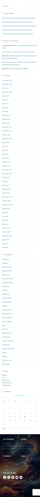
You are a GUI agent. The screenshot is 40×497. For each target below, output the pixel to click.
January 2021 (6, 193)
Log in (4, 378)
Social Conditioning (8, 341)
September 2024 (7, 84)
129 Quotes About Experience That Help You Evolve (17, 22)
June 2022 (5, 150)
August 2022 (6, 142)
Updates (4, 353)
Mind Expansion (7, 302)
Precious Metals (6, 321)
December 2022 (7, 127)
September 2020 (7, 205)
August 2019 (5, 240)
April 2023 (5, 111)
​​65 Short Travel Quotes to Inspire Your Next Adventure (18, 18)
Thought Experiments (8, 349)
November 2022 (7, 131)
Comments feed (7, 383)
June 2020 (5, 216)
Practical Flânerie (7, 318)
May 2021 (5, 181)
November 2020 (7, 197)
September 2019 (7, 236)
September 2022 (7, 139)
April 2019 (5, 247)
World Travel (6, 364)
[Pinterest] (20, 477)
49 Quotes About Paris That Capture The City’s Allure (17, 34)
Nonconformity (6, 310)
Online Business (6, 314)
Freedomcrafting (7, 283)
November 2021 (7, 174)
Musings (4, 306)
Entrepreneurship (7, 271)
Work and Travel (7, 360)
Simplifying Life (6, 333)
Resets (4, 325)
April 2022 (5, 154)
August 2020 (6, 209)
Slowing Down (6, 337)
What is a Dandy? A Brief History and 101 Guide (20, 52)
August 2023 (5, 96)
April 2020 (5, 224)
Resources (5, 329)
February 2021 (6, 189)
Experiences (5, 275)
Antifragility (5, 259)
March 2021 (5, 185)
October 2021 (6, 178)
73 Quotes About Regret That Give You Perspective (17, 30)
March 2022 (5, 158)
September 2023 (7, 92)
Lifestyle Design (6, 298)
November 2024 (7, 80)
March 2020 (5, 228)
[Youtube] (16, 477)
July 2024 (5, 88)
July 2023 (5, 100)
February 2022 (6, 162)
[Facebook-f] (4, 477)
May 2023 (5, 108)
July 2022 (5, 146)
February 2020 (6, 232)
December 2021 (7, 170)
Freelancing (5, 286)
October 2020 (6, 201)
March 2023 (5, 115)
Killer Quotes (6, 294)
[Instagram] (8, 477)
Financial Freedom (7, 279)
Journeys (4, 290)
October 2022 (6, 135)
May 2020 (5, 220)
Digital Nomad (6, 267)
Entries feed (5, 380)
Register (4, 375)
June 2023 (5, 104)
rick (3, 52)
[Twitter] (12, 477)
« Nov (4, 428)
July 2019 (4, 244)
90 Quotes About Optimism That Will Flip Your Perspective (19, 26)
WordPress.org (6, 385)
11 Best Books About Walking (20, 69)
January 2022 (6, 166)
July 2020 (5, 212)
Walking (4, 356)
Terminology (6, 345)
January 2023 (6, 123)
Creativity (5, 263)
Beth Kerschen (6, 62)
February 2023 (6, 119)
